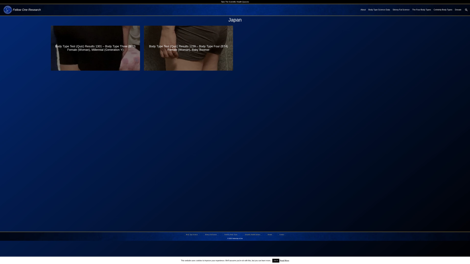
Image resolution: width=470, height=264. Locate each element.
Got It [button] (276, 261)
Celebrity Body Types (443, 10)
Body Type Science (192, 234)
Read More (284, 260)
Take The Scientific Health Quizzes (235, 2)
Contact (281, 234)
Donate (458, 10)
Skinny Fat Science (401, 10)
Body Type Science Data (379, 10)
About (363, 10)
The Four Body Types (421, 10)
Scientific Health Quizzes (252, 234)
